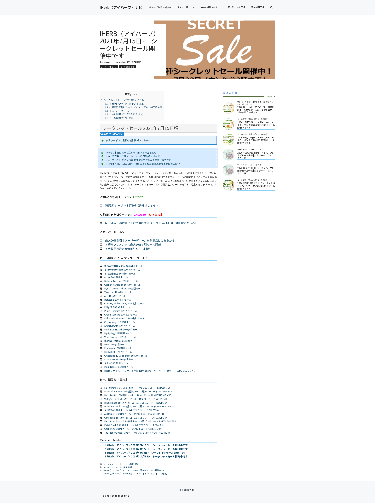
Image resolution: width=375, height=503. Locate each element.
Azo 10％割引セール (115, 296)
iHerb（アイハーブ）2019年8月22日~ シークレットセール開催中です (147, 449)
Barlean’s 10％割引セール (117, 299)
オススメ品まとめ (186, 7)
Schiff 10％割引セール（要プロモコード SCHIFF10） (132, 410)
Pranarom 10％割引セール (118, 348)
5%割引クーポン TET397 (120, 205)
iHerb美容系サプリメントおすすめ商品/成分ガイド (133, 156)
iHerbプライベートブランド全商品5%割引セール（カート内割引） (139, 370)
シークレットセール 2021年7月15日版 (122, 100)
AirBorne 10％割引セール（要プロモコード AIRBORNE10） (135, 414)
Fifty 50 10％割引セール (117, 307)
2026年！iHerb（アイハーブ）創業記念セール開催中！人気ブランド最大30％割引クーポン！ (255, 109)
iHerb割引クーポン (210, 7)
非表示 (134, 94)
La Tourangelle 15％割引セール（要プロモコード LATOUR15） (137, 387)
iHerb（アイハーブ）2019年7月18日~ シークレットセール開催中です (147, 445)
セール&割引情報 (127, 66)
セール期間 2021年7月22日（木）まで (127, 114)
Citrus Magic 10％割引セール (119, 322)
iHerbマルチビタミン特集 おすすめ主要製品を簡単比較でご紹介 (140, 160)
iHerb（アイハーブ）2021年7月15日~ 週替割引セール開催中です (134, 470)
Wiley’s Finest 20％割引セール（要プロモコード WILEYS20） (136, 399)
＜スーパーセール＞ (117, 110)
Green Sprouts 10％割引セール (120, 314)
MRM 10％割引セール (115, 344)
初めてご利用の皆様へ (160, 7)
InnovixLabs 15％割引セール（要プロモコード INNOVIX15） (136, 402)
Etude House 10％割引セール (120, 359)
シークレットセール (109, 66)
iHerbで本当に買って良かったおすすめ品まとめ (131, 152)
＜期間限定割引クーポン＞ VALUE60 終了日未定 (133, 107)
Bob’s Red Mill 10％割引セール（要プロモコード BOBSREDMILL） (139, 406)
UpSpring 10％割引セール (118, 333)
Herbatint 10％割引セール (118, 352)
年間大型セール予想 (235, 7)
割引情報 (127, 467)
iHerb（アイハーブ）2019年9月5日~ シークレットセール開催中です (146, 452)
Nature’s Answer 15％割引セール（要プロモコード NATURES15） (139, 391)
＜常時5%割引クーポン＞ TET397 (126, 103)
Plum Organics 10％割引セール (120, 311)
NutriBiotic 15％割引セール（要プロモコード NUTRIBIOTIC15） (139, 395)
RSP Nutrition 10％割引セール (120, 340)
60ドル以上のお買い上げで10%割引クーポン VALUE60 (139, 223)
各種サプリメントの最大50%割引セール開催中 (134, 244)
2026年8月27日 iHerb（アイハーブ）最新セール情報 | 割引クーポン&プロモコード (255, 155)
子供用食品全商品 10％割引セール (122, 269)
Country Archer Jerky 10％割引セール (124, 303)
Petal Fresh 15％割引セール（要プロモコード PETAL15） (134, 425)
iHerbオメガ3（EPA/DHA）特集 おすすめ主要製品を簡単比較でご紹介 (143, 163)
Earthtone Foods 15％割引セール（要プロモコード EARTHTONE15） (141, 421)
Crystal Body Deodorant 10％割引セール (126, 355)
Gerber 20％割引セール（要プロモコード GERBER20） (133, 428)
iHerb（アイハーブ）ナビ (121, 7)
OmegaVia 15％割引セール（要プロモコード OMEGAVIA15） (136, 417)
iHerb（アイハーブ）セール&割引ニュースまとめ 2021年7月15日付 (135, 473)
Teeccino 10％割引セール (118, 292)
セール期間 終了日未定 (119, 118)
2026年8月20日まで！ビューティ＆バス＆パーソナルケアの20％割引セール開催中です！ (256, 186)
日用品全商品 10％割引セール (120, 273)
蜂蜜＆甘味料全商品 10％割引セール (123, 266)
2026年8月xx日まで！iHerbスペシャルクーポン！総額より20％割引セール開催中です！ (256, 140)
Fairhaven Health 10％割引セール (122, 329)
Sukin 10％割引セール (116, 363)
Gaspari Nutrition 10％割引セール (122, 284)
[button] (271, 7)
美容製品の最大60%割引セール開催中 (128, 248)
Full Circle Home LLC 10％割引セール (124, 318)
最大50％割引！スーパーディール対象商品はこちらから (140, 240)
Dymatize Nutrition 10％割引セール (123, 288)
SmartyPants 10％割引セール (119, 326)
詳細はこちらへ (148, 205)
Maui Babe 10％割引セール (118, 367)
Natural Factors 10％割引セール (121, 281)
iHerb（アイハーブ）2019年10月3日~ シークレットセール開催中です (147, 456)
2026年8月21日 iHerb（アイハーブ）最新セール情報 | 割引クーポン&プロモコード (255, 170)
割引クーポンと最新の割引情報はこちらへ (128, 140)
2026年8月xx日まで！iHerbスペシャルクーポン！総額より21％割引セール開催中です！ (256, 125)
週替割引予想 (257, 7)
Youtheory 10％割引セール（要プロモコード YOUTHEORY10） (137, 432)
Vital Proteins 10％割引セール (120, 337)
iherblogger (105, 62)
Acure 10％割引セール (116, 277)
